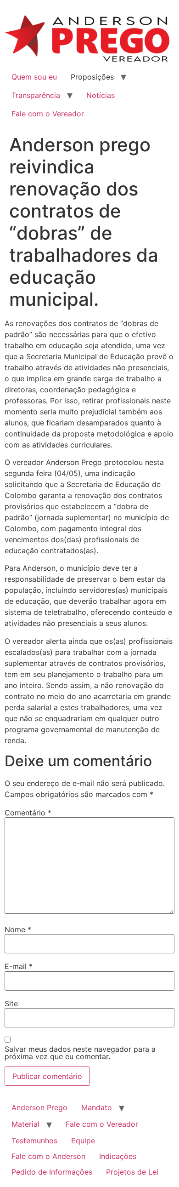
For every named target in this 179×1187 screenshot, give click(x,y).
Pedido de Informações (51, 1171)
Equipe (83, 1140)
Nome (18, 929)
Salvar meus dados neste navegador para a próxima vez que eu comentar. (80, 1052)
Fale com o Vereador (47, 113)
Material (25, 1124)
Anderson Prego (39, 1107)
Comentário (28, 812)
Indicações (117, 1156)
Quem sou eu (34, 76)
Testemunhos (34, 1140)
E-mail (19, 966)
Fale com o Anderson (48, 1156)
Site (11, 1003)
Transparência (35, 95)
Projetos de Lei (132, 1171)
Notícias (100, 95)
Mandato (96, 1107)
